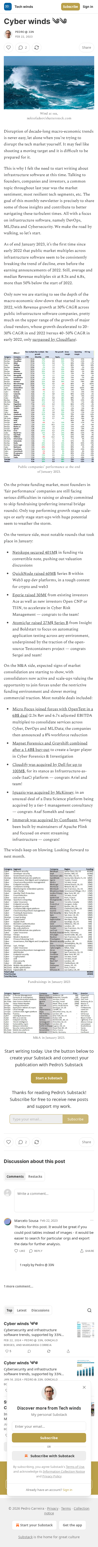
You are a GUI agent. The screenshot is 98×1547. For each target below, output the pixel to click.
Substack (25, 1537)
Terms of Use (75, 1467)
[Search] (89, 1310)
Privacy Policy (51, 1476)
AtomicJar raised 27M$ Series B (40, 623)
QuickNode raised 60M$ (34, 574)
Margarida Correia (37, 1345)
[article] (49, 1337)
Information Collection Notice (64, 1471)
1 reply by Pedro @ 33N (37, 1265)
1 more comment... (18, 1286)
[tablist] (24, 1176)
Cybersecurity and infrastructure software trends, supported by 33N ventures (32, 1332)
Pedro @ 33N (24, 32)
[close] (84, 1387)
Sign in (88, 7)
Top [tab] (9, 1310)
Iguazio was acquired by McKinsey (42, 792)
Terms (66, 1508)
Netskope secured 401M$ (34, 552)
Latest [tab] (22, 1310)
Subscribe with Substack (52, 1455)
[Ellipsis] (92, 1220)
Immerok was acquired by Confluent (44, 820)
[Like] (8, 47)
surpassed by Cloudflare (53, 339)
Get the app (72, 1525)
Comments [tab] (15, 1176)
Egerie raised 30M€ (29, 595)
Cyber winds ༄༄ (21, 1323)
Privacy (52, 1508)
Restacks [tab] (35, 1176)
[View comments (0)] (29, 1351)
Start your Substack (36, 1525)
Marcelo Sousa (26, 1220)
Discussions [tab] (40, 1310)
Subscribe (70, 7)
